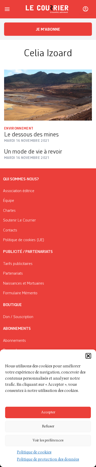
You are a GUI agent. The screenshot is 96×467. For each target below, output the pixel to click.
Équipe (8, 201)
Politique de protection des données (48, 460)
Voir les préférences (48, 440)
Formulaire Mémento (20, 293)
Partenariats (13, 274)
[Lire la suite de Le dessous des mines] (48, 95)
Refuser (48, 426)
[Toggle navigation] (7, 9)
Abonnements (14, 341)
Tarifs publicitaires (18, 264)
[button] (88, 355)
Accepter (48, 412)
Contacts (10, 230)
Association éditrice (18, 191)
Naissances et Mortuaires (23, 284)
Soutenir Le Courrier (19, 220)
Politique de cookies (34, 453)
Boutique (12, 305)
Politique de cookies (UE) (23, 240)
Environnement (19, 128)
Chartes (9, 211)
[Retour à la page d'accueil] (47, 9)
